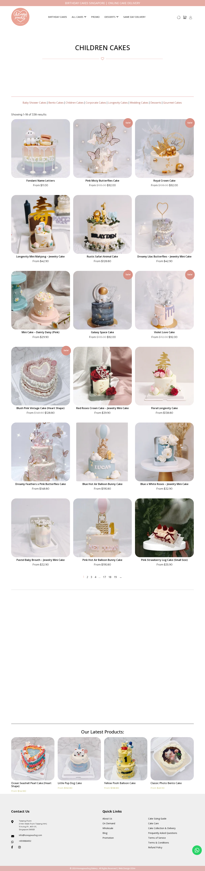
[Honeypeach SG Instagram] (20, 847)
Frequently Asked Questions (162, 832)
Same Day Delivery (134, 16)
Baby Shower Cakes (34, 102)
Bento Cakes (56, 102)
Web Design (124, 868)
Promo (95, 16)
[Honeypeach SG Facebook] (13, 847)
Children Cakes (75, 102)
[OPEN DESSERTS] (117, 17)
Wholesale (107, 828)
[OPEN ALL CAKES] (85, 17)
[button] (179, 18)
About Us (107, 818)
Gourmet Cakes (172, 102)
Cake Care (153, 823)
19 (115, 577)
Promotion (108, 837)
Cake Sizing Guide (157, 818)
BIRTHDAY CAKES (57, 16)
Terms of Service (157, 837)
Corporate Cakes (96, 102)
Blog (104, 832)
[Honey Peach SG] (20, 17)
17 (104, 577)
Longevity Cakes (118, 102)
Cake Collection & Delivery (162, 828)
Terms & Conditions (158, 842)
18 (109, 577)
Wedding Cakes (139, 102)
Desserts (109, 16)
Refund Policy (155, 847)
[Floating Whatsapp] (197, 850)
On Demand (108, 823)
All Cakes (77, 16)
